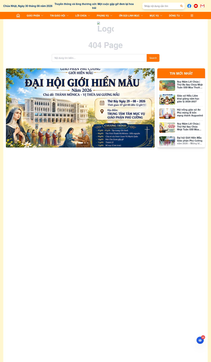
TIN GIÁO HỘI (57, 15)
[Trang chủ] (18, 15)
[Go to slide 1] (73, 143)
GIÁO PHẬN (33, 15)
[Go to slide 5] (87, 143)
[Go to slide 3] (80, 143)
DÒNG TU (174, 15)
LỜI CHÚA (81, 15)
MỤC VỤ (154, 15)
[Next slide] (147, 108)
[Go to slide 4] (85, 143)
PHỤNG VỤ (103, 15)
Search (153, 57)
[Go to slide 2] (75, 143)
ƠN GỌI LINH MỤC (129, 15)
